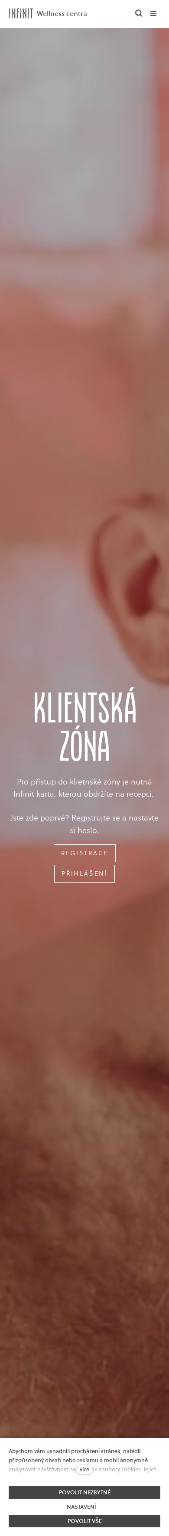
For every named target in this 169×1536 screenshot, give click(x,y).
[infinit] (21, 13)
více (84, 1469)
